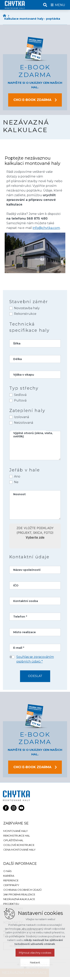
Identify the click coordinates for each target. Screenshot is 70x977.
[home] (5, 15)
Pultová (20, 400)
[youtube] (21, 807)
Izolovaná (21, 417)
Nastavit (35, 962)
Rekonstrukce (25, 314)
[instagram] (14, 807)
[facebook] (6, 807)
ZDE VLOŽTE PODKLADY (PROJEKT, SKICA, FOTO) (35, 532)
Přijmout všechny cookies (35, 952)
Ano (17, 476)
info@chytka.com (46, 228)
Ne (16, 482)
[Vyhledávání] (45, 5)
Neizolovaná (23, 423)
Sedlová (20, 395)
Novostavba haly (27, 308)
